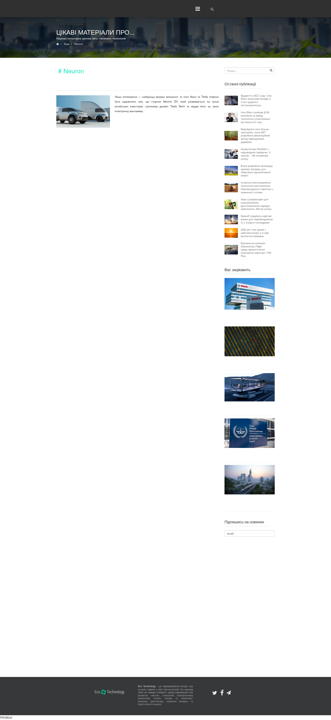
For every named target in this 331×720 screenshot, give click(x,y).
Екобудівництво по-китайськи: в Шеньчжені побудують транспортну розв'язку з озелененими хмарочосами (249, 503)
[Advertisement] (137, 163)
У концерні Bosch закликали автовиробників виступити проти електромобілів (249, 316)
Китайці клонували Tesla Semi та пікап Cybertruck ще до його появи (124, 85)
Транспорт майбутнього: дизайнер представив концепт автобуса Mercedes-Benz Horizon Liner (249, 408)
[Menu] (197, 8)
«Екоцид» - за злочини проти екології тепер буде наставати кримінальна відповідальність (249, 454)
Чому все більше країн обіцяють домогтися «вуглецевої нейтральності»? (249, 363)
